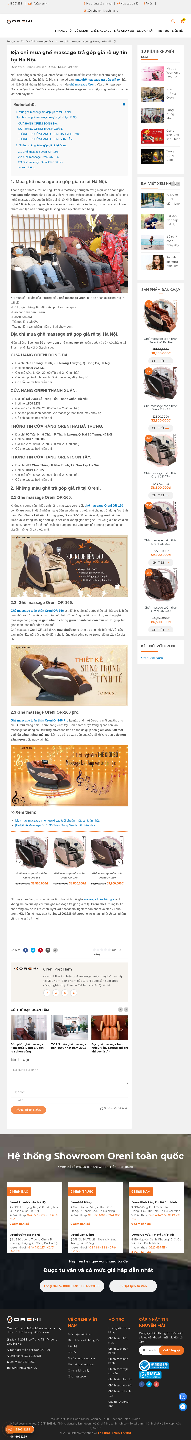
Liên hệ (177, 30)
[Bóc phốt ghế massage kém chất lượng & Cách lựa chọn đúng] (29, 1027)
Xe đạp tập (145, 30)
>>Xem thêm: (26, 167)
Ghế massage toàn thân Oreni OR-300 (107, 875)
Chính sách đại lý (78, 1370)
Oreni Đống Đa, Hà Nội (25, 1234)
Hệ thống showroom (81, 1364)
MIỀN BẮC (19, 1191)
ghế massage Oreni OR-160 (103, 505)
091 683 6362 (96, 1215)
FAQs (149, 3)
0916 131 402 (26, 1361)
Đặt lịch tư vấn (135, 1286)
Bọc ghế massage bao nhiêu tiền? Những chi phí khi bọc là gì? (109, 1048)
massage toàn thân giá (99, 899)
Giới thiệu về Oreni (80, 1334)
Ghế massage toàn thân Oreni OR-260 (69, 875)
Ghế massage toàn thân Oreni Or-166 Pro (39, 720)
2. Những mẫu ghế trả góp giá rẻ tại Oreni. (41, 145)
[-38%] (160, 383)
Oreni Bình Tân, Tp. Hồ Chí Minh (154, 1202)
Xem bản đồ (20, 1224)
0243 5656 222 (36, 1215)
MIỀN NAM (141, 1191)
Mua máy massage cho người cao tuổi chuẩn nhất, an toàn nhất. (57, 820)
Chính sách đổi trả (119, 1385)
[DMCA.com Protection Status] (150, 1375)
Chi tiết (158, 361)
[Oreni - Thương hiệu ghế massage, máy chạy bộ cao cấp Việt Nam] (19, 21)
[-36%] (160, 584)
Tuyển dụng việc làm (81, 1358)
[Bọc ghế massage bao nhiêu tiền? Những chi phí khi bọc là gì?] (109, 1027)
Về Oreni (81, 30)
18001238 (15, 3)
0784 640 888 (97, 1247)
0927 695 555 (157, 1247)
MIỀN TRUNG (82, 1191)
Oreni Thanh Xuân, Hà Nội (28, 1202)
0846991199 (42, 1350)
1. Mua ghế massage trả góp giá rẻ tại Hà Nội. (44, 111)
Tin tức (163, 30)
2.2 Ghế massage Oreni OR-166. (38, 156)
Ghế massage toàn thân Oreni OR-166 (37, 610)
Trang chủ (63, 30)
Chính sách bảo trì (119, 1379)
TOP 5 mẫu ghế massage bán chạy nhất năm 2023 (68, 1046)
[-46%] (160, 450)
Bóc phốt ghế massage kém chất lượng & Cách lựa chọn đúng (27, 1048)
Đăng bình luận (28, 1109)
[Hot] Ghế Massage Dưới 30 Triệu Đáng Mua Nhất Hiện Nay (55, 825)
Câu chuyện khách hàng (102, 10)
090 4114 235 (157, 1215)
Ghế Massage (101, 30)
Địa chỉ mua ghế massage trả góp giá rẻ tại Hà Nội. (47, 117)
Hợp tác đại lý (129, 3)
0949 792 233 (36, 1247)
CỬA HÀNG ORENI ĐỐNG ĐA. (38, 123)
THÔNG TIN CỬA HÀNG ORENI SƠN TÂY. (45, 139)
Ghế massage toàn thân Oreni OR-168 (161, 407)
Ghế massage (77, 1376)
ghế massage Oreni (82, 84)
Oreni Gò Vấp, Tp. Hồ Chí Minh (152, 1234)
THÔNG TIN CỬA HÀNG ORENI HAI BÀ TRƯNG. (49, 134)
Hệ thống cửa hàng (98, 3)
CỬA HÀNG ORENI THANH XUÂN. (40, 128)
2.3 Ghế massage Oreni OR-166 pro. (40, 162)
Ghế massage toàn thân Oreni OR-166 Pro (161, 340)
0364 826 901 (32, 1355)
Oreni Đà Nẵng (81, 1202)
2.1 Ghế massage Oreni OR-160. (38, 151)
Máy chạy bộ (124, 30)
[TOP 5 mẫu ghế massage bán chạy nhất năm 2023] (69, 1027)
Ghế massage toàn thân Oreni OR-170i (31, 875)
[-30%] (160, 517)
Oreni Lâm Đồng (82, 1234)
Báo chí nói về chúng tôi (83, 1340)
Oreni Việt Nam (57, 969)
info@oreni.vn (40, 3)
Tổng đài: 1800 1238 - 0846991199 (72, 1286)
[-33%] (160, 315)
